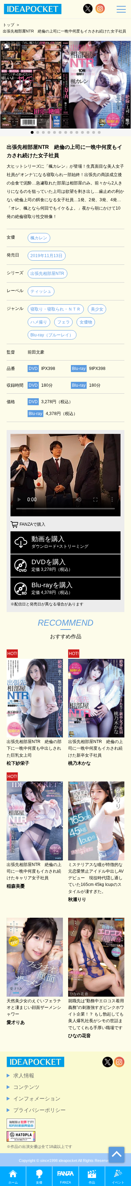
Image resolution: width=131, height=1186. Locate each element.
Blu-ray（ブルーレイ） (51, 335)
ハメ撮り (38, 322)
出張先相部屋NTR (47, 273)
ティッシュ (40, 291)
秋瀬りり (77, 899)
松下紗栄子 (18, 763)
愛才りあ (16, 1022)
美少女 (97, 309)
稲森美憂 (16, 886)
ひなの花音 (79, 1036)
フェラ (63, 322)
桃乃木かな (79, 763)
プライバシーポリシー (39, 1110)
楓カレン (38, 237)
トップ (8, 25)
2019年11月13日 (46, 255)
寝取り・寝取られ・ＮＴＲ (55, 309)
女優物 (86, 322)
